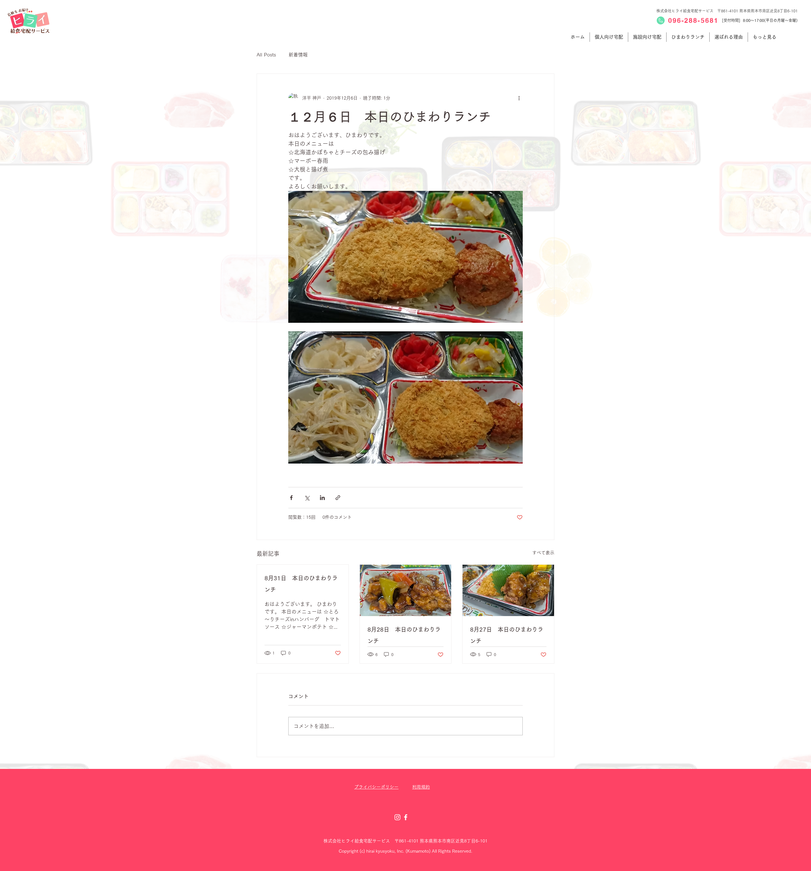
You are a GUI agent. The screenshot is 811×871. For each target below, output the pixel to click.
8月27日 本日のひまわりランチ (506, 635)
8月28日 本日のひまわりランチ (404, 635)
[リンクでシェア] (338, 498)
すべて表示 (543, 552)
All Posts (266, 54)
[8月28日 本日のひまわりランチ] (405, 590)
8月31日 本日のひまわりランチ (301, 583)
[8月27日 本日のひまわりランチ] (508, 590)
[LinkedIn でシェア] (322, 498)
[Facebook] (406, 817)
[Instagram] (397, 817)
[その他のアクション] (519, 98)
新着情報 (298, 54)
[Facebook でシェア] (291, 498)
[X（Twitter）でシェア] (307, 498)
